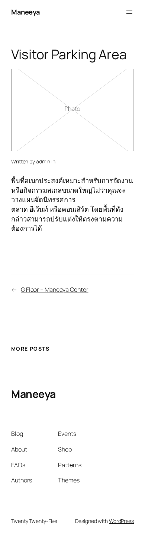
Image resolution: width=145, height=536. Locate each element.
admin (43, 161)
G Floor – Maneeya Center (54, 289)
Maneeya (25, 11)
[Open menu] (129, 12)
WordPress (121, 520)
